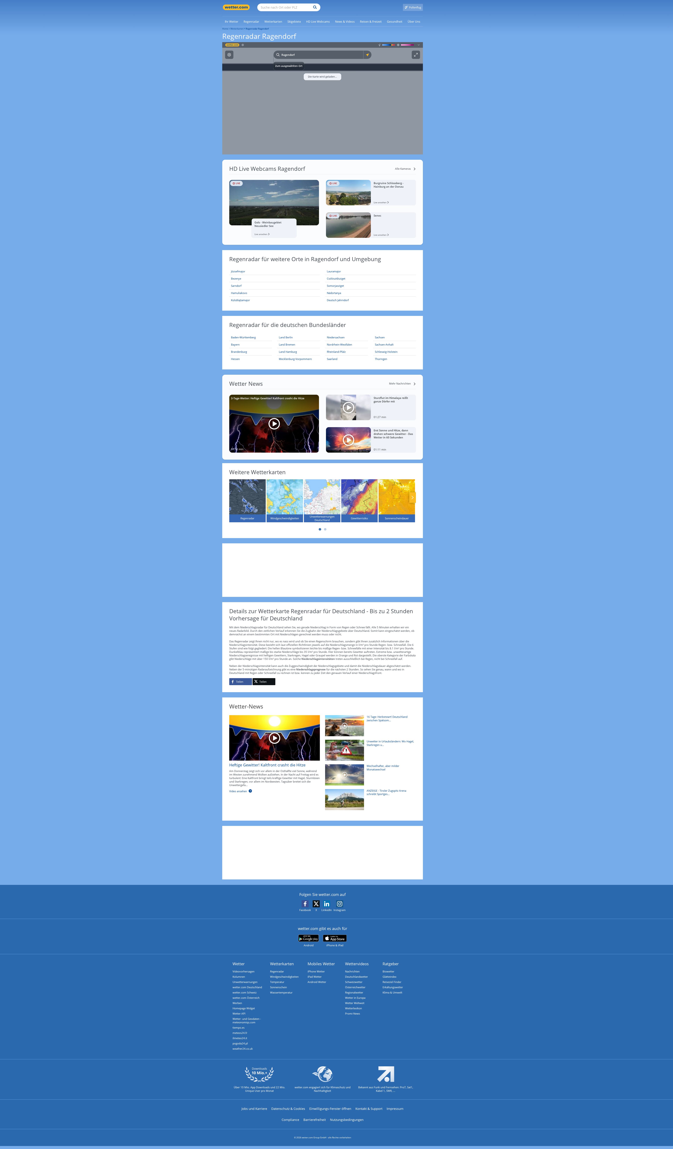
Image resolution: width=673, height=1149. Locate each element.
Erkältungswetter (393, 987)
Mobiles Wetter (321, 963)
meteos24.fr (240, 1033)
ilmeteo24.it (240, 1038)
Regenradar (277, 971)
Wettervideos (357, 963)
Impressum (395, 1109)
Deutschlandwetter (356, 976)
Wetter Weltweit (354, 1003)
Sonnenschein (278, 987)
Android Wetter (317, 982)
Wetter (239, 963)
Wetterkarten (236, 28)
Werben (237, 1003)
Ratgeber (391, 963)
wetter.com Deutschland (247, 987)
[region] (322, 98)
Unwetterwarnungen (245, 982)
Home (225, 28)
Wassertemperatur (281, 992)
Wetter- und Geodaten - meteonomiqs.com (247, 1020)
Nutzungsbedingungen (346, 1120)
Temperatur (277, 982)
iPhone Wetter (316, 971)
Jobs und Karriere (254, 1109)
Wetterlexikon (353, 1008)
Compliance (290, 1120)
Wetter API (239, 1013)
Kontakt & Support (368, 1109)
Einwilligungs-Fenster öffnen (330, 1109)
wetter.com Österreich (246, 997)
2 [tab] (325, 529)
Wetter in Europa (355, 997)
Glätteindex (389, 976)
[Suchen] (314, 7)
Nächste (412, 497)
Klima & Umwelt (392, 992)
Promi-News (352, 1013)
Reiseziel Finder (392, 982)
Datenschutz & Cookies (288, 1109)
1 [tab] (320, 529)
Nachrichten (352, 971)
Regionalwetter (354, 992)
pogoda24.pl (240, 1043)
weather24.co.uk (243, 1048)
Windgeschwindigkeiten (284, 976)
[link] (231, 21)
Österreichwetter (355, 987)
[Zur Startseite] (236, 7)
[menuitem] (231, 21)
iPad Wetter (315, 976)
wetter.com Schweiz (245, 992)
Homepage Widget (244, 1008)
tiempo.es (238, 1027)
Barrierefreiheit (314, 1120)
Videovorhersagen (243, 971)
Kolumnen (239, 976)
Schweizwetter (353, 982)
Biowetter (388, 971)
